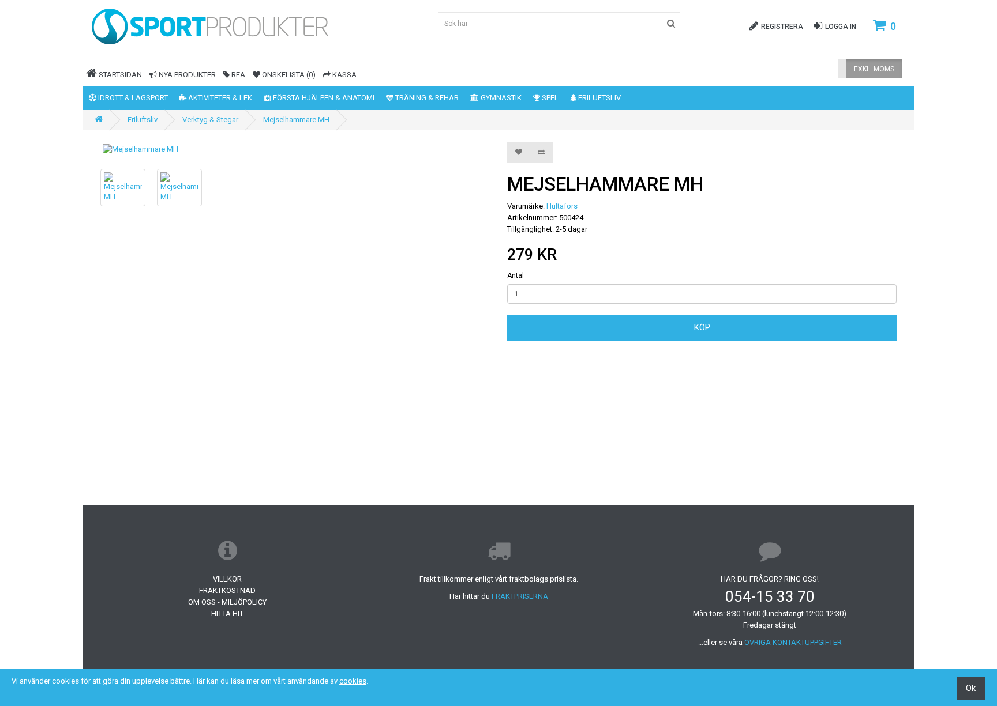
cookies (352, 681)
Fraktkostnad (227, 590)
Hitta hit (227, 613)
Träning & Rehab (426, 97)
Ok (971, 688)
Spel (549, 97)
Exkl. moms (874, 69)
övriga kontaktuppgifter (793, 642)
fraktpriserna (520, 596)
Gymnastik (500, 97)
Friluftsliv (598, 97)
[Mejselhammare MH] (295, 149)
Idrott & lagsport (132, 97)
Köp (702, 327)
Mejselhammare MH (296, 119)
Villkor (227, 579)
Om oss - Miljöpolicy (227, 602)
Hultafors (562, 206)
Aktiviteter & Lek (219, 97)
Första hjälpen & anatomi (322, 97)
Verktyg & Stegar (210, 119)
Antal (515, 275)
